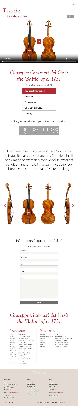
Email (22, 264)
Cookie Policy (54, 402)
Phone (22, 271)
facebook (5, 402)
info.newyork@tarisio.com (14, 392)
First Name (23, 251)
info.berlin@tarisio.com (57, 392)
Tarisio (39, 372)
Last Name (23, 257)
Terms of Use (39, 402)
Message (22, 278)
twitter (9, 402)
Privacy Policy (47, 402)
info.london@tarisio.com (36, 391)
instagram (13, 402)
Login (73, 4)
